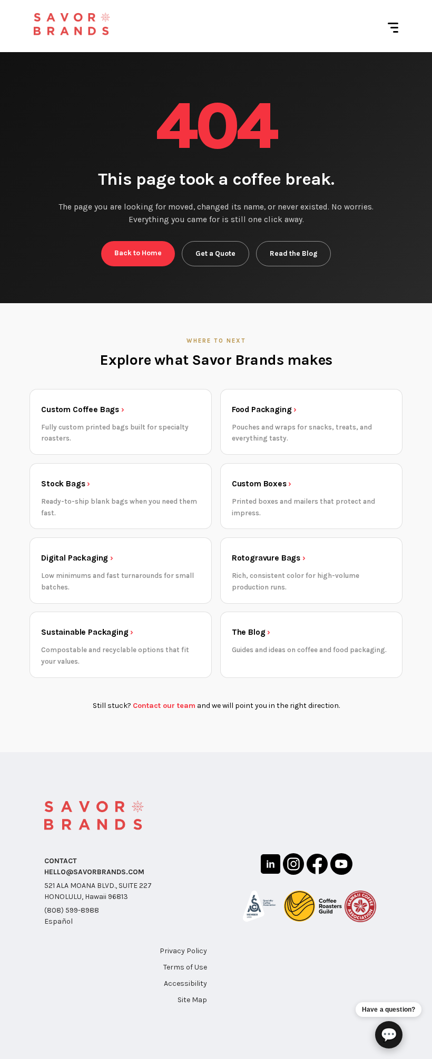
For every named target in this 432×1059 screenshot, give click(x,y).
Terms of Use (185, 967)
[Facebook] (317, 866)
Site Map (192, 999)
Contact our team (164, 705)
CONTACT (60, 860)
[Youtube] (341, 865)
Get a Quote (215, 253)
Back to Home (138, 252)
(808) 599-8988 (71, 910)
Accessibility (185, 983)
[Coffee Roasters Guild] (313, 908)
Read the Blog (293, 253)
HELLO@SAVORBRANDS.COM (94, 871)
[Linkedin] (270, 865)
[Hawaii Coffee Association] (360, 908)
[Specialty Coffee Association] (259, 907)
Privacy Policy (183, 950)
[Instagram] (294, 865)
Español (58, 921)
